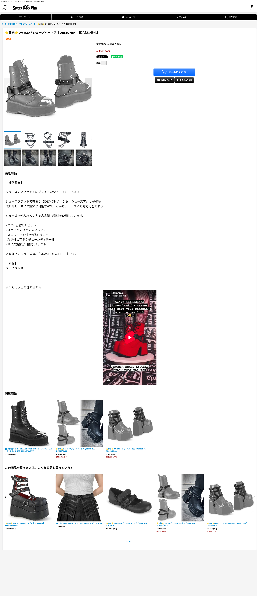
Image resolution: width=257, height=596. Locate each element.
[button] (5, 7)
